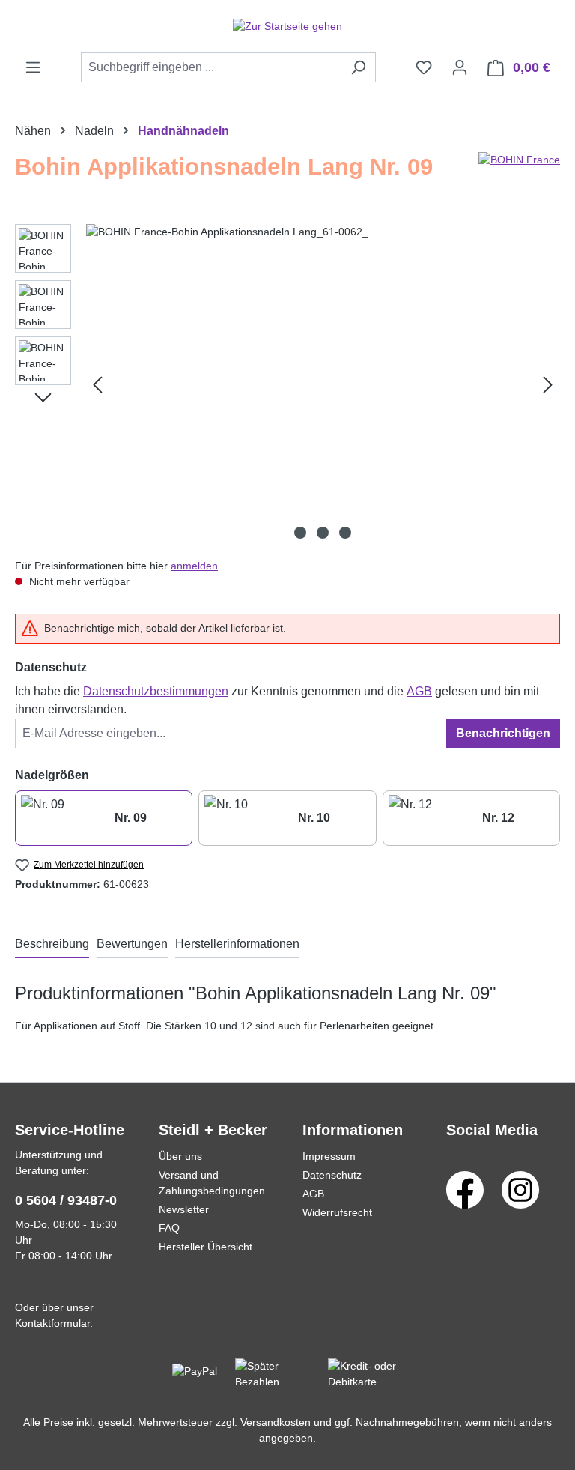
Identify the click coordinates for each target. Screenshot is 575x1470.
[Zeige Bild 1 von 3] (300, 533)
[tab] (52, 944)
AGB (419, 691)
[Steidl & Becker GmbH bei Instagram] (520, 1189)
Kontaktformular (52, 1323)
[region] (287, 385)
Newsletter (184, 1209)
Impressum (329, 1156)
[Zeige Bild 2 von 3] (323, 533)
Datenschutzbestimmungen (155, 691)
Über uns (180, 1156)
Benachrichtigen (503, 733)
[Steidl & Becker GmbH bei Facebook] (465, 1189)
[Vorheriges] (97, 384)
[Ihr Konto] (460, 67)
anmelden (194, 566)
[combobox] (211, 67)
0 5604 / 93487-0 (66, 1200)
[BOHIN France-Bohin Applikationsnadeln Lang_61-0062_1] (322, 385)
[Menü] (33, 67)
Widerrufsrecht (337, 1212)
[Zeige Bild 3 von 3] (345, 533)
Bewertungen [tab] (132, 943)
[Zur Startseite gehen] (287, 26)
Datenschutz (332, 1175)
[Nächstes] (548, 384)
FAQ (169, 1228)
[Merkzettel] (424, 67)
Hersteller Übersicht (205, 1247)
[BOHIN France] (519, 173)
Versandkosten (275, 1422)
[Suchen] (358, 67)
